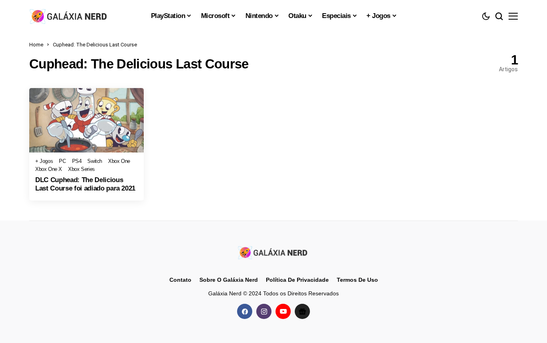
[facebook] (244, 311)
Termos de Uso (357, 280)
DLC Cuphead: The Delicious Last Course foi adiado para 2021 (85, 184)
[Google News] (302, 311)
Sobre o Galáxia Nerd (228, 280)
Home (36, 45)
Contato (180, 280)
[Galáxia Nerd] (69, 16)
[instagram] (263, 311)
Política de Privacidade (297, 280)
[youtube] (283, 311)
